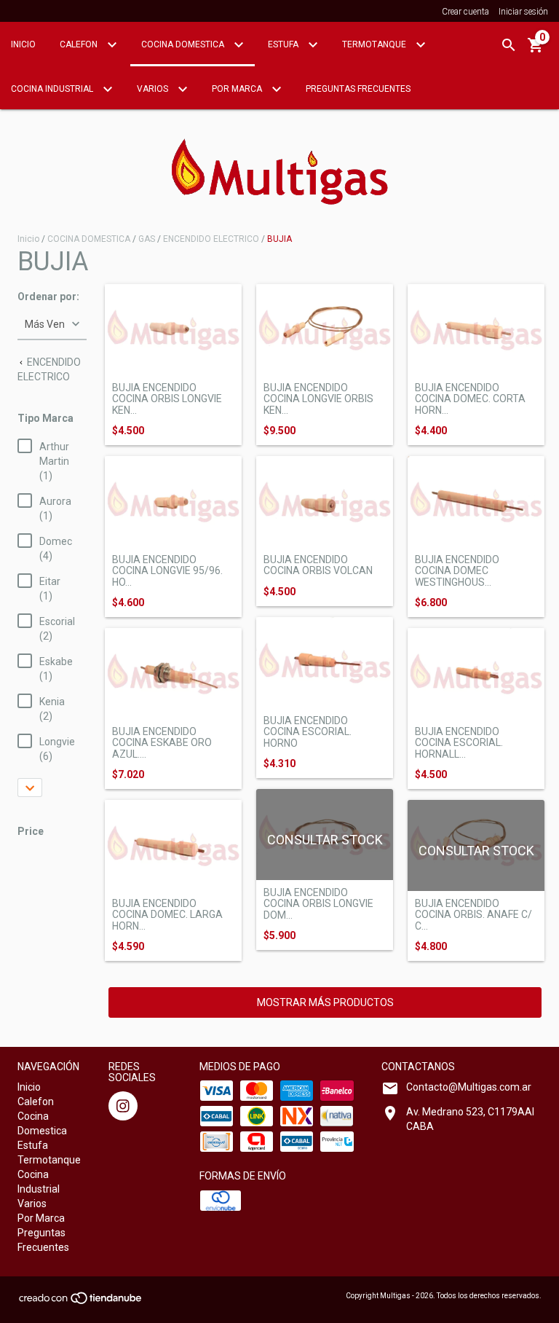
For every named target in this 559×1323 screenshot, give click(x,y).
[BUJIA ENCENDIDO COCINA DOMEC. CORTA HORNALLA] (476, 329)
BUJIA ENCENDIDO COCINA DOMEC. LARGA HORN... (167, 915)
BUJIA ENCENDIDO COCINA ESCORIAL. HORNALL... (459, 743)
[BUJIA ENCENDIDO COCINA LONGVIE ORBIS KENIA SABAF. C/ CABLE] (324, 329)
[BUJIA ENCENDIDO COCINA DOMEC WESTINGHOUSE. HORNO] (476, 501)
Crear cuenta (465, 12)
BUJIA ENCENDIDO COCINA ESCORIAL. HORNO (307, 732)
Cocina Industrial (53, 89)
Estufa (284, 44)
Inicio (23, 44)
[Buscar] (508, 45)
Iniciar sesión (523, 12)
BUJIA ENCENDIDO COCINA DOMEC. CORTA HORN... (470, 399)
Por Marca (238, 89)
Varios (153, 89)
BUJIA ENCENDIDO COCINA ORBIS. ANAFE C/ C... (473, 915)
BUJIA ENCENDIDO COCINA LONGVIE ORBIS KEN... (318, 399)
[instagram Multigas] (123, 1105)
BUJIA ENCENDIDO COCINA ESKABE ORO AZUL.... (162, 743)
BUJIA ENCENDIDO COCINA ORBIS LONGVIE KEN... (167, 399)
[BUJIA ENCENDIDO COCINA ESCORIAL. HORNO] (324, 662)
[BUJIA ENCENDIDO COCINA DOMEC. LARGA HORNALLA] (173, 845)
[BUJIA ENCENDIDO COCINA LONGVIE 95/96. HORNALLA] (173, 501)
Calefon (80, 44)
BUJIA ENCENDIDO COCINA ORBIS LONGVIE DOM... (318, 904)
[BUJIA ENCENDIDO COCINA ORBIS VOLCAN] (324, 501)
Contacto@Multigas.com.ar (468, 1087)
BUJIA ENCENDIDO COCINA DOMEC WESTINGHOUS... (457, 571)
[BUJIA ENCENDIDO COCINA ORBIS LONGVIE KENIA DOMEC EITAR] (173, 329)
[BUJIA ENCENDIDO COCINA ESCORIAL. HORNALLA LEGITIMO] (476, 673)
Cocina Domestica (183, 44)
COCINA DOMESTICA (88, 239)
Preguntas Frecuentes (358, 89)
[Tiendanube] (81, 1303)
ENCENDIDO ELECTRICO (211, 239)
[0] (535, 50)
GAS (146, 239)
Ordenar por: (48, 296)
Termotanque (375, 44)
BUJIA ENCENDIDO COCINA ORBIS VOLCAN (318, 565)
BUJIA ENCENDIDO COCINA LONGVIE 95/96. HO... (167, 571)
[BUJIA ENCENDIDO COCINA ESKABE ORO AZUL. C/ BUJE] (173, 673)
